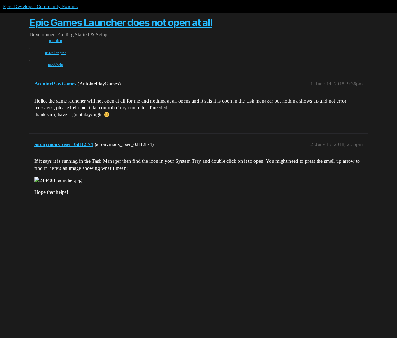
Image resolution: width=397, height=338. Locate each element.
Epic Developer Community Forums (40, 6)
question (55, 41)
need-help (55, 65)
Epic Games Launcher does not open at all (120, 22)
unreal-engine (55, 53)
